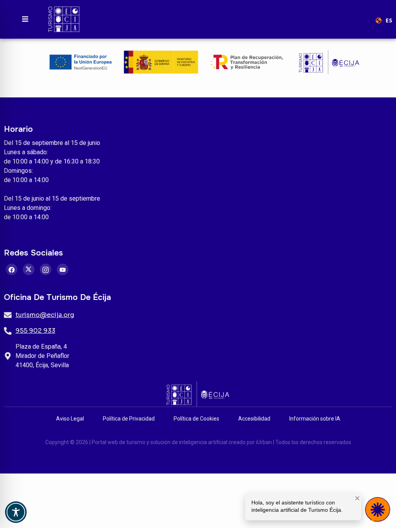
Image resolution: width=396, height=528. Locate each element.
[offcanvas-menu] (25, 19)
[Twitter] (28, 269)
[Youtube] (62, 269)
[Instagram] (45, 269)
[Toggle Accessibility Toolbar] (16, 512)
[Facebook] (11, 269)
